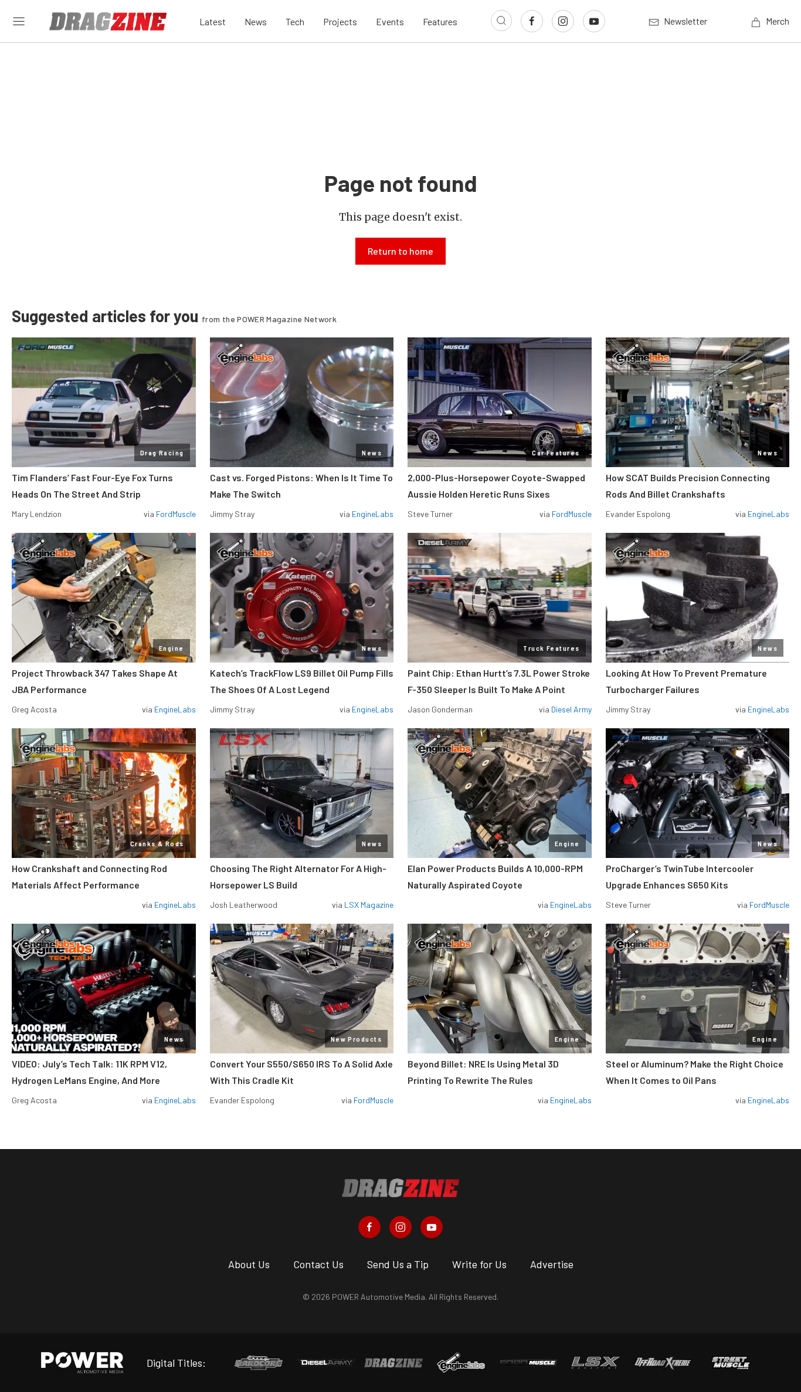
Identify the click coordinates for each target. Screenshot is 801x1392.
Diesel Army (571, 709)
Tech (295, 21)
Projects (340, 21)
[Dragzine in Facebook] (369, 1227)
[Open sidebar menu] (19, 21)
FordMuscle (176, 514)
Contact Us (318, 1264)
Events (390, 21)
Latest (212, 21)
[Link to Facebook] (532, 21)
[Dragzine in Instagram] (400, 1227)
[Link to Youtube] (594, 21)
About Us (249, 1264)
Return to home (400, 250)
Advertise (551, 1264)
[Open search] (501, 20)
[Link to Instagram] (563, 21)
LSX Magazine (368, 905)
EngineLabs (372, 514)
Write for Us (479, 1264)
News (256, 21)
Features (440, 21)
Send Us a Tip (398, 1264)
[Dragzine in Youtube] (431, 1227)
